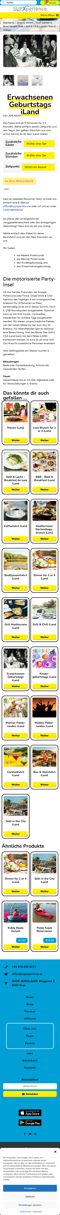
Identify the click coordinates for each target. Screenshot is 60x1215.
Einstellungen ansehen (30, 1205)
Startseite (8, 22)
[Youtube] (30, 1134)
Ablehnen (30, 1196)
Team (30, 1036)
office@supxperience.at (17, 206)
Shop (30, 1004)
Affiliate (30, 1018)
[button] (55, 1151)
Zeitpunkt (12, 166)
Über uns (30, 1028)
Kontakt (30, 1067)
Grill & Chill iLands (36, 26)
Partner (30, 1011)
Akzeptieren (30, 1188)
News (30, 997)
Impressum (37, 1211)
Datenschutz (25, 1211)
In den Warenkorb (17, 181)
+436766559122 (13, 209)
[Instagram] (35, 1134)
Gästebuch (30, 1060)
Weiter (16, 440)
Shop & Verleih (25, 22)
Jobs (30, 1053)
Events (30, 1043)
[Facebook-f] (25, 1134)
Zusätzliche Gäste (13, 143)
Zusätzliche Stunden (13, 155)
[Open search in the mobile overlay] (18, 2)
